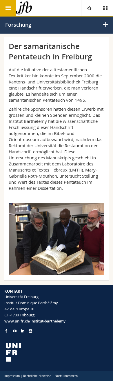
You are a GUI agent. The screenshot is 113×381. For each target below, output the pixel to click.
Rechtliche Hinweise (37, 376)
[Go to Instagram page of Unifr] (30, 331)
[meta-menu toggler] (105, 8)
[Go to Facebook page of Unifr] (6, 330)
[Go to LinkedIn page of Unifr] (22, 331)
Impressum (12, 376)
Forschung (18, 24)
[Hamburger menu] (8, 8)
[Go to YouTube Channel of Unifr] (15, 331)
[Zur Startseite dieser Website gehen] (24, 8)
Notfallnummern (66, 376)
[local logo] (56, 352)
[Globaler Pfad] (89, 8)
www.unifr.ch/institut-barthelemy (34, 321)
